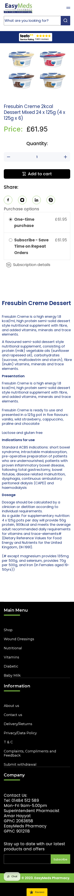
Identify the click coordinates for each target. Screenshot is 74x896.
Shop (8, 630)
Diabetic (11, 666)
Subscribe (60, 859)
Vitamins (11, 657)
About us (11, 706)
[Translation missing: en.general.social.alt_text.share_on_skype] (50, 200)
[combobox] (37, 20)
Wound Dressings (19, 639)
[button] (59, 8)
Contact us (13, 715)
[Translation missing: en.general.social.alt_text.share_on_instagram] (22, 200)
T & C (8, 742)
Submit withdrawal (20, 764)
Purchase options (21, 209)
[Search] (65, 20)
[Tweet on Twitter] (36, 200)
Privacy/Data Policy (20, 733)
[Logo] (18, 7)
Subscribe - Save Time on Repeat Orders (31, 246)
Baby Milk (12, 675)
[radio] (10, 219)
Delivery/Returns (18, 724)
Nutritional (13, 648)
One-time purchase (24, 222)
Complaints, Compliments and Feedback (30, 753)
